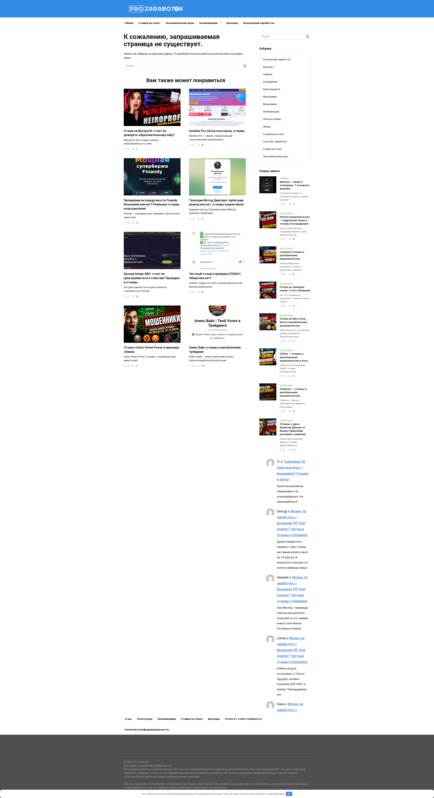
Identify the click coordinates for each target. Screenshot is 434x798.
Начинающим (208, 23)
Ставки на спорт (150, 23)
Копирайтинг (270, 81)
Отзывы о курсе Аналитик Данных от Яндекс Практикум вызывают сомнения (293, 429)
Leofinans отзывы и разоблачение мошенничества (292, 255)
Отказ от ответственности (243, 718)
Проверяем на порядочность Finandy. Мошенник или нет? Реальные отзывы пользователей (151, 204)
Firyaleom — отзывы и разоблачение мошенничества (293, 392)
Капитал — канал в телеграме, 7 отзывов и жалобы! (295, 185)
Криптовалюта (271, 89)
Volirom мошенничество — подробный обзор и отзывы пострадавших (295, 220)
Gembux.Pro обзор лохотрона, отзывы (217, 130)
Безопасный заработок (258, 23)
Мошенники (270, 96)
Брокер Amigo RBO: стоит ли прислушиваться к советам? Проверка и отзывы (152, 278)
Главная (267, 74)
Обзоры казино (272, 119)
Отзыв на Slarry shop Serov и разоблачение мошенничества (293, 322)
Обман (129, 23)
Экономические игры (180, 23)
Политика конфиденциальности (147, 729)
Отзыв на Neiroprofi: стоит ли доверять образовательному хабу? (149, 133)
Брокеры (232, 23)
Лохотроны (144, 718)
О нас (128, 718)
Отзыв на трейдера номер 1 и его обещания (295, 289)
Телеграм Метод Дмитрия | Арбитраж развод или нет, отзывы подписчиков (216, 202)
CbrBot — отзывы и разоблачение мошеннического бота (294, 357)
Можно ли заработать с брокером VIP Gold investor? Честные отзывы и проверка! (292, 523)
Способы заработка (275, 141)
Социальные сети (273, 134)
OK (289, 794)
